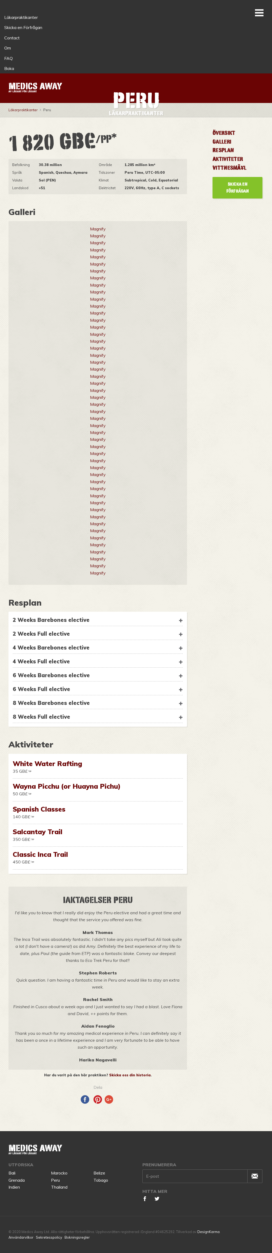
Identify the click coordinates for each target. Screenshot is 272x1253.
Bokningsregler (77, 1237)
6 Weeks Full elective (41, 689)
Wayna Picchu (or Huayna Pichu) (67, 786)
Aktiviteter (227, 159)
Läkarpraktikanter (21, 17)
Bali (11, 1173)
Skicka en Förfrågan (23, 27)
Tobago (101, 1180)
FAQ (8, 58)
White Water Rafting (47, 763)
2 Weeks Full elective (41, 633)
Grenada (16, 1180)
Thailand (59, 1187)
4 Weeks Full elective (41, 661)
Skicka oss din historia (130, 1075)
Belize (99, 1173)
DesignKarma (208, 1232)
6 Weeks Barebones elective (51, 675)
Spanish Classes (39, 809)
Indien (14, 1187)
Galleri (221, 141)
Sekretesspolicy (49, 1237)
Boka (9, 68)
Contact (12, 37)
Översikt (223, 132)
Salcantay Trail (37, 832)
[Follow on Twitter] (157, 1199)
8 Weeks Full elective (41, 716)
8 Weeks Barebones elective (51, 703)
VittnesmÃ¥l (229, 167)
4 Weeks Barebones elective (51, 647)
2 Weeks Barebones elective (51, 620)
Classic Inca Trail (40, 854)
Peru (55, 1180)
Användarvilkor (20, 1237)
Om (7, 48)
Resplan (223, 150)
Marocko (59, 1173)
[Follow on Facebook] (144, 1199)
